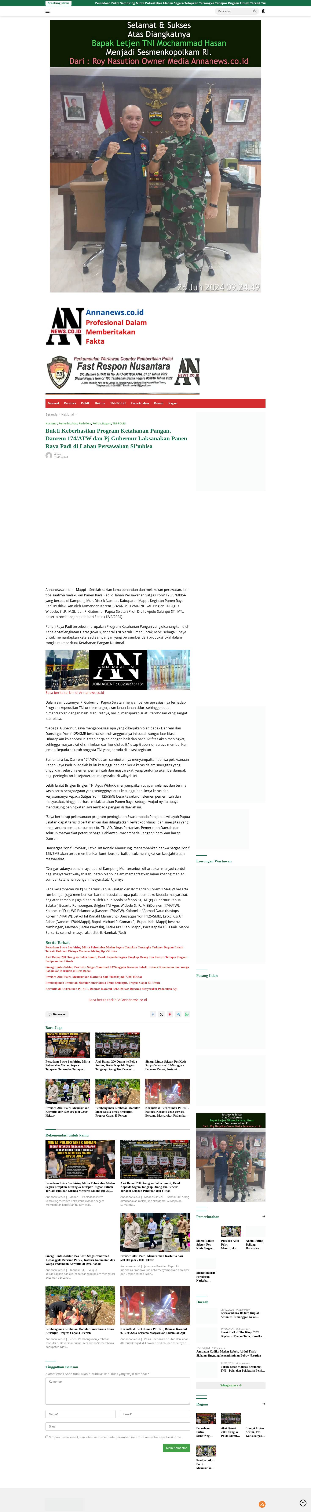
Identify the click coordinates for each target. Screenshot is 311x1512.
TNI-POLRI (118, 403)
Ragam (173, 403)
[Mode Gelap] (263, 11)
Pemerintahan (140, 403)
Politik (85, 403)
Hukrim (100, 403)
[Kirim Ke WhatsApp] (187, 1014)
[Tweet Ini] (161, 1014)
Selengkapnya (229, 1395)
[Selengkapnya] (264, 1216)
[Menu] (48, 11)
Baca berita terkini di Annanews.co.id (74, 692)
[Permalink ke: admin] (48, 455)
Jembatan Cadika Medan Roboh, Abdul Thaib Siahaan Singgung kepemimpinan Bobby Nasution (228, 1363)
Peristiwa (70, 403)
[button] (255, 11)
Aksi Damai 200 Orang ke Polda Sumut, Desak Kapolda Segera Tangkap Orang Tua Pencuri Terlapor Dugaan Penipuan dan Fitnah (116, 959)
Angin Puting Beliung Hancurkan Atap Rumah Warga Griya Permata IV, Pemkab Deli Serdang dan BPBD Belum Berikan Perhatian (254, 1245)
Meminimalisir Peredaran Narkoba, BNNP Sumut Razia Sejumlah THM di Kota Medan (205, 1277)
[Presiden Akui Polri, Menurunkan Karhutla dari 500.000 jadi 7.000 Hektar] (67, 1091)
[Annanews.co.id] (96, 324)
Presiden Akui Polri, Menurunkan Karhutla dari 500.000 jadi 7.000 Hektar (93, 976)
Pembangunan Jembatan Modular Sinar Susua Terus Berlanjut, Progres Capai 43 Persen (102, 982)
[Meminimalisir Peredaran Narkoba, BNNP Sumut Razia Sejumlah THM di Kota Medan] (206, 1263)
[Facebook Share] (153, 1014)
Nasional (53, 403)
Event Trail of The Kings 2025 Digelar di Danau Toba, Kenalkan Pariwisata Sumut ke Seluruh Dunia (242, 1349)
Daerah (158, 403)
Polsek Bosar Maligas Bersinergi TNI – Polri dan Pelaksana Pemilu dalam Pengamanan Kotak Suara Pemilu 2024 (243, 1379)
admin (58, 454)
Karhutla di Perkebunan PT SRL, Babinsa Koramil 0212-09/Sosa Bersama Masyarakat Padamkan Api (111, 989)
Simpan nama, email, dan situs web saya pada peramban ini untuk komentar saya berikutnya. (115, 1437)
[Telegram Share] (178, 1014)
